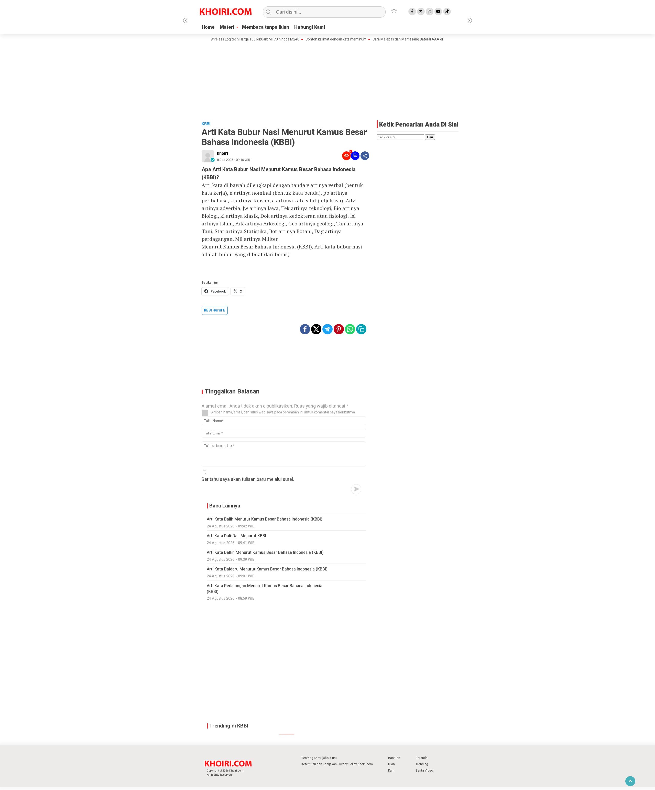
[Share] (365, 155)
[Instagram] (429, 11)
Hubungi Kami (309, 27)
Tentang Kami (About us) (319, 758)
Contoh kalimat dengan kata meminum (318, 39)
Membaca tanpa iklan (265, 27)
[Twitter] (421, 11)
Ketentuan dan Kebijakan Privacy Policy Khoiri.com (337, 764)
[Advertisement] (327, 81)
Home (208, 27)
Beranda (422, 758)
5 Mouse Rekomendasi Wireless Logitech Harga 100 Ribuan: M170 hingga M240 (219, 39)
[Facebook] (412, 11)
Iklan (391, 764)
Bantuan (394, 758)
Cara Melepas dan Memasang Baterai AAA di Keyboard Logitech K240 (410, 39)
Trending (422, 764)
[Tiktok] (447, 11)
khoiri (222, 153)
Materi (227, 27)
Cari (430, 137)
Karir (391, 770)
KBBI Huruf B (214, 310)
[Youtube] (438, 11)
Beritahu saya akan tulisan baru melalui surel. (248, 479)
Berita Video (424, 770)
